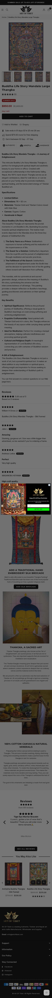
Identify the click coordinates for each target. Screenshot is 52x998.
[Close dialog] (49, 485)
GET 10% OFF (38, 509)
